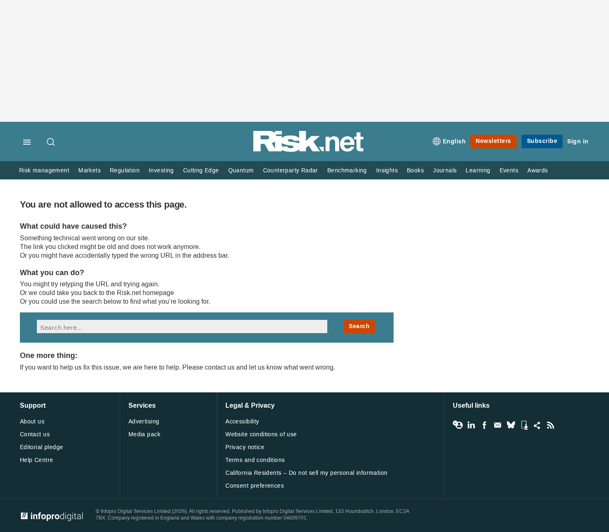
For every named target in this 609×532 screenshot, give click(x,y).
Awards (537, 170)
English (454, 141)
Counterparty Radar (290, 170)
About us (32, 422)
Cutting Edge (201, 170)
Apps (524, 425)
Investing (161, 170)
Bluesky (511, 425)
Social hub (537, 425)
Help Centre (36, 460)
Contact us (35, 434)
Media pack (144, 434)
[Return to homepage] (309, 150)
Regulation (125, 170)
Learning (478, 170)
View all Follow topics (458, 425)
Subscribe (542, 141)
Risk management (44, 170)
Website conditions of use (261, 434)
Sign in (578, 141)
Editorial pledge (41, 447)
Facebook (484, 425)
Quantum (241, 170)
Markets (89, 170)
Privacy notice (244, 447)
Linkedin (471, 425)
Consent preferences (254, 486)
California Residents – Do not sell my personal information (306, 473)
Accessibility (242, 422)
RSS (551, 425)
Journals (445, 170)
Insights (387, 170)
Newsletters (493, 141)
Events (509, 170)
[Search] (51, 142)
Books (415, 170)
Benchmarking (347, 170)
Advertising (144, 422)
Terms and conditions (255, 460)
